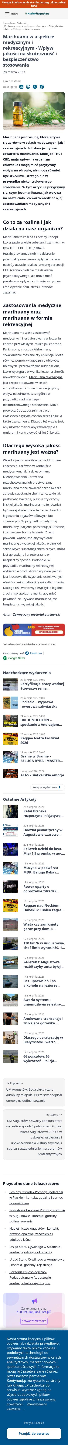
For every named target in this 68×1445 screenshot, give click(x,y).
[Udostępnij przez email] (28, 87)
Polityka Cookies (34, 1423)
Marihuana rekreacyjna (46, 377)
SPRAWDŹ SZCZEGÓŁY (34, 1321)
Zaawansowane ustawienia (27, 1406)
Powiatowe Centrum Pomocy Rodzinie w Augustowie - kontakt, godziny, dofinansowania (37, 1215)
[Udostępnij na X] (35, 87)
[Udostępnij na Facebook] (41, 87)
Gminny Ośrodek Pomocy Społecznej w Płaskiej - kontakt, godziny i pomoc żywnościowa (36, 1197)
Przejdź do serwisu (34, 1433)
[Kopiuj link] (21, 87)
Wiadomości (22, 23)
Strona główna (9, 23)
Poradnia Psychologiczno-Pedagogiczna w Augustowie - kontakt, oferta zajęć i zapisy (31, 1277)
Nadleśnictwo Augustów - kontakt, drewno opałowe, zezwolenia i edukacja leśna (34, 1234)
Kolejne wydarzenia (44, 787)
